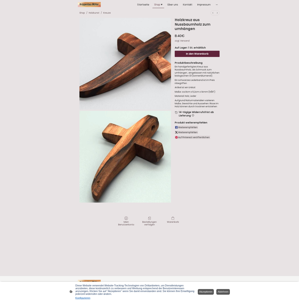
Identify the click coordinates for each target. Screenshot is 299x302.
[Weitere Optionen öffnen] (217, 5)
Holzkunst (94, 12)
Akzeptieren (205, 291)
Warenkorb (173, 221)
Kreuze (107, 12)
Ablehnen (223, 291)
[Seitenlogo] (89, 4)
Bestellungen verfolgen (149, 223)
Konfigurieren (82, 298)
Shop (82, 12)
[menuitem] (213, 13)
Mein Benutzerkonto (126, 223)
